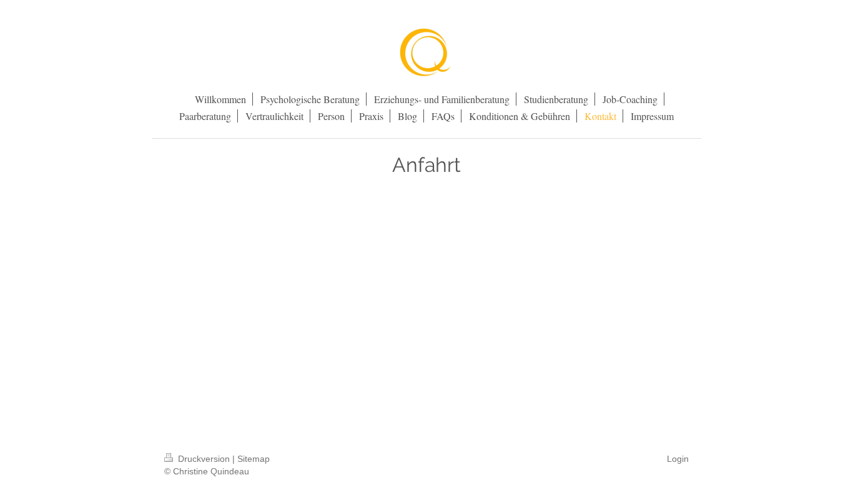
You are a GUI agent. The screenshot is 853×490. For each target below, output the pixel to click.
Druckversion (203, 459)
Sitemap (253, 459)
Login (678, 459)
